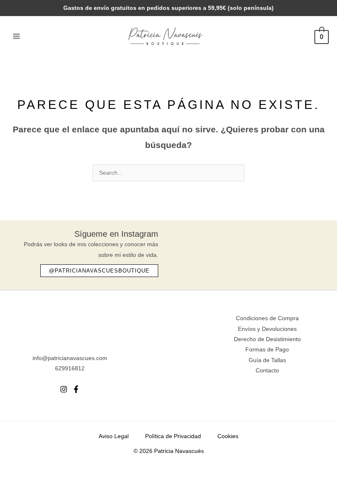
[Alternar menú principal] (16, 36)
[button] (99, 270)
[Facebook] (76, 389)
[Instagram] (63, 389)
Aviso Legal (114, 436)
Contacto (267, 370)
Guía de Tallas (267, 360)
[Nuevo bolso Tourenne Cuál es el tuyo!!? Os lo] (195, 251)
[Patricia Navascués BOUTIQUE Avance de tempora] (269, 251)
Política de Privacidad (173, 436)
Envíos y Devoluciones (267, 329)
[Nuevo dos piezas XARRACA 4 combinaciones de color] (306, 251)
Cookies (227, 436)
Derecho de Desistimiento (267, 339)
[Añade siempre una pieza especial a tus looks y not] (232, 251)
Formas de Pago (267, 349)
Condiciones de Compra (267, 318)
